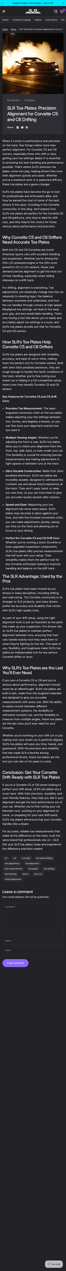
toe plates (33, 868)
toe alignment (32, 863)
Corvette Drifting (44, 858)
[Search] (56, 11)
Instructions (52, 19)
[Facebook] (18, 127)
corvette (26, 858)
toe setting (49, 868)
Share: (10, 127)
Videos (38, 19)
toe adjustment (12, 863)
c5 (6, 858)
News (13, 29)
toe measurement (13, 868)
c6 (14, 858)
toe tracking (10, 874)
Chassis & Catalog (21, 19)
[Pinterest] (27, 127)
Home (5, 19)
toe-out (38, 874)
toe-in (25, 874)
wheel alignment (13, 879)
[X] (22, 127)
